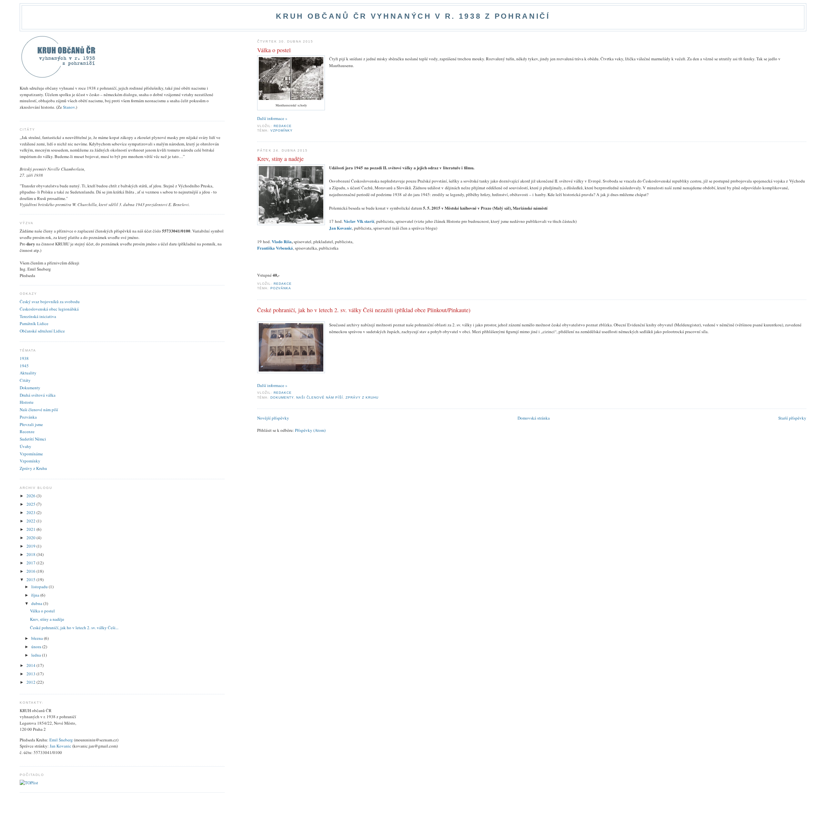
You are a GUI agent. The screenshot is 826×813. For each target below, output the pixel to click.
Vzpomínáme (31, 454)
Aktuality (28, 373)
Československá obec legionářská (49, 309)
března (37, 638)
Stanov (69, 107)
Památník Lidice (34, 323)
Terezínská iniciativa (38, 316)
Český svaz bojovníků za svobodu (50, 301)
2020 (31, 537)
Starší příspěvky (792, 418)
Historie (27, 402)
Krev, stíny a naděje (280, 159)
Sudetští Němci (33, 439)
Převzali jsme (31, 424)
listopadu (40, 587)
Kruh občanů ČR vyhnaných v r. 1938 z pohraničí (413, 16)
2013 (31, 674)
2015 (31, 579)
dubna (37, 603)
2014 (31, 665)
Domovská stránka (534, 418)
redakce (283, 126)
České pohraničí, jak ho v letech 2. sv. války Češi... (74, 627)
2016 (31, 571)
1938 (24, 358)
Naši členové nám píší (319, 397)
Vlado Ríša (282, 241)
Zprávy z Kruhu (362, 397)
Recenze (27, 431)
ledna (36, 655)
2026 (31, 496)
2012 (31, 682)
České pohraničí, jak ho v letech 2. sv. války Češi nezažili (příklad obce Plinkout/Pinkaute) (363, 310)
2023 (31, 512)
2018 (31, 554)
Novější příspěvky (273, 418)
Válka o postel (274, 50)
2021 (31, 529)
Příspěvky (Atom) (310, 430)
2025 (31, 504)
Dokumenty (282, 397)
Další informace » (272, 118)
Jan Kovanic (60, 746)
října (35, 595)
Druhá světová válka (37, 395)
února (36, 646)
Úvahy (25, 446)
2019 (31, 546)
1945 (24, 366)
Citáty (25, 380)
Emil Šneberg (61, 740)
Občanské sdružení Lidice (42, 331)
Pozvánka (280, 288)
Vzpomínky (281, 130)
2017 (31, 563)
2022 (31, 521)
